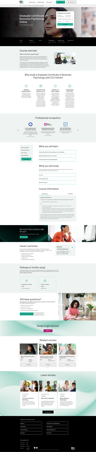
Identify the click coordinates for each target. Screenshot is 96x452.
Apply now (48, 330)
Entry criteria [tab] (44, 193)
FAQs (27, 444)
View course (28, 364)
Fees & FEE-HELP (24, 155)
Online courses (32, 2)
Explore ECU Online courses (27, 419)
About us (22, 448)
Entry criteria (24, 152)
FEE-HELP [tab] (70, 193)
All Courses (25, 5)
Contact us (28, 446)
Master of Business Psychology (26, 272)
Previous (17, 130)
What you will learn (25, 147)
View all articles (48, 412)
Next (78, 130)
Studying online (41, 2)
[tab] (57, 152)
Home (21, 5)
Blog (27, 442)
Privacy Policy (35, 449)
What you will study (25, 150)
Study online (22, 444)
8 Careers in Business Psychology (28, 399)
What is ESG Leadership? (47, 398)
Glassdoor (63, 251)
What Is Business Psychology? (64, 399)
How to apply (49, 2)
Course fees (22, 442)
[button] (60, 2)
